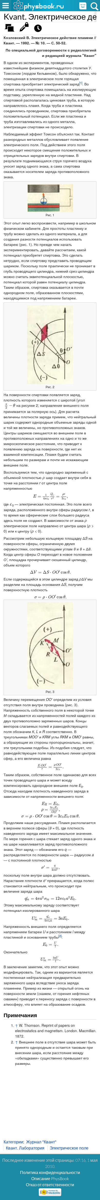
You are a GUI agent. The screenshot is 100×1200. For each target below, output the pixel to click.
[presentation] (9, 405)
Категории (13, 1142)
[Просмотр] (25, 29)
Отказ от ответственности (50, 1184)
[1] (80, 83)
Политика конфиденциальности (50, 1172)
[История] (39, 29)
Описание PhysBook (50, 1178)
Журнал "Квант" (41, 1142)
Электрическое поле (69, 1148)
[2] (60, 936)
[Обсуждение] (11, 29)
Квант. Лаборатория (25, 1148)
